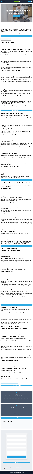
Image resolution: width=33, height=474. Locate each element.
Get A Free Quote (16, 417)
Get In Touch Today (16, 36)
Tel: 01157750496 (17, 1)
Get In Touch (16, 462)
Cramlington (19, 423)
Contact (30, 1)
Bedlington (3, 423)
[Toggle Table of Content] (9, 39)
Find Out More (16, 304)
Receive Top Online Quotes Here (16, 385)
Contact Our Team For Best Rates (16, 110)
